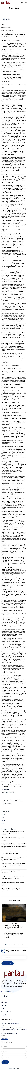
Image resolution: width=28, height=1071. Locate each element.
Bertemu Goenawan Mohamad (10, 1023)
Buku (2, 823)
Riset (2, 817)
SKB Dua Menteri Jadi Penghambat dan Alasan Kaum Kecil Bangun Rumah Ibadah (13, 838)
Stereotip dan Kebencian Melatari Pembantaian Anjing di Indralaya (10, 852)
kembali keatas (5, 789)
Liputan (6, 19)
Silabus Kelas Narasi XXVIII (9, 1033)
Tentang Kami (6, 1012)
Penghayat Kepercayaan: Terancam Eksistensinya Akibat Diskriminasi (10, 889)
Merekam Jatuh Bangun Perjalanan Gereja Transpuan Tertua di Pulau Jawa (12, 877)
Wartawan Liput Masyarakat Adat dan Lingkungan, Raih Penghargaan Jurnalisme (14, 1028)
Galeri (3, 1008)
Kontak (3, 1015)
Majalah (4, 1005)
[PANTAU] (5, 2)
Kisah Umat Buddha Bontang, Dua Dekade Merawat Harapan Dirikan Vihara (12, 832)
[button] (7, 991)
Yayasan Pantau (7, 931)
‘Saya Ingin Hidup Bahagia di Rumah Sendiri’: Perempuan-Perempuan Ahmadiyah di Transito (13, 865)
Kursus (3, 820)
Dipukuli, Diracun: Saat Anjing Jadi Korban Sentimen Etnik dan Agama (12, 858)
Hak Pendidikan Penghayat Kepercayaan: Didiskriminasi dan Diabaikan (12, 883)
